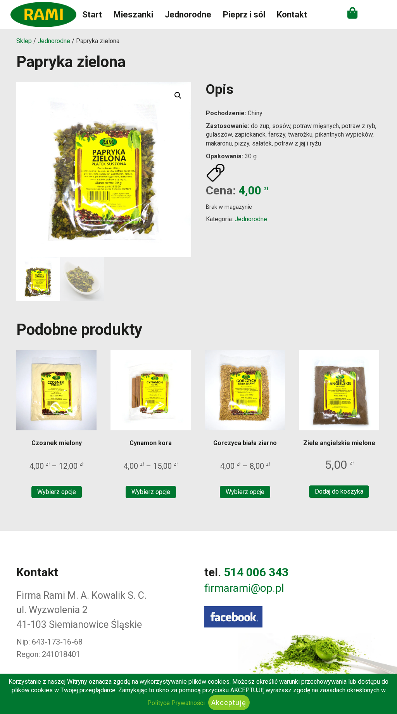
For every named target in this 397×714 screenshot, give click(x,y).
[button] (178, 95)
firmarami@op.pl (244, 588)
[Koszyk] (352, 13)
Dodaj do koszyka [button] (339, 491)
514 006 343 (256, 572)
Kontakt (292, 14)
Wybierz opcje (56, 492)
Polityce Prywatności (176, 703)
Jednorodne (188, 14)
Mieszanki (133, 14)
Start (92, 14)
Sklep (24, 41)
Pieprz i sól (244, 14)
